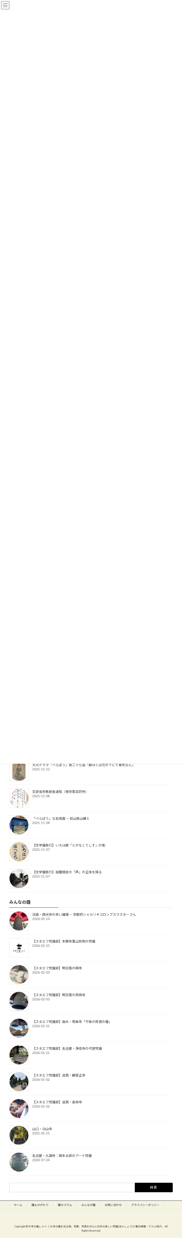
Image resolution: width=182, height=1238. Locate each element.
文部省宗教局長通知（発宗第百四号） (60, 792)
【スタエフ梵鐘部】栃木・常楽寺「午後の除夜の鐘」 (72, 1022)
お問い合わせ (113, 1205)
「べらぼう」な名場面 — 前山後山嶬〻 (61, 819)
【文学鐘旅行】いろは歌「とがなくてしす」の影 (68, 845)
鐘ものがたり (40, 1205)
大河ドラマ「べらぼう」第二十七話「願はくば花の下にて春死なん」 (83, 765)
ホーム (18, 1205)
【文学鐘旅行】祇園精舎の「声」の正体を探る (67, 872)
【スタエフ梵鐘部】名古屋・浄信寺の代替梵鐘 (67, 1048)
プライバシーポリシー (145, 1205)
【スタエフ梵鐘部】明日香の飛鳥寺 (58, 995)
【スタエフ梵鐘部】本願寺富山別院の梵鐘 (63, 941)
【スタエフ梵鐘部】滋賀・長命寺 (57, 1102)
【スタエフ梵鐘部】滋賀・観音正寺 (58, 1075)
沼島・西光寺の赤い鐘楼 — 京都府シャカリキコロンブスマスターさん (84, 914)
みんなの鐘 (88, 1205)
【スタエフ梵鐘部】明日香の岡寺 (57, 968)
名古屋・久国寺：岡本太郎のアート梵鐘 (62, 1156)
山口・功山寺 (42, 1129)
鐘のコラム (65, 1205)
